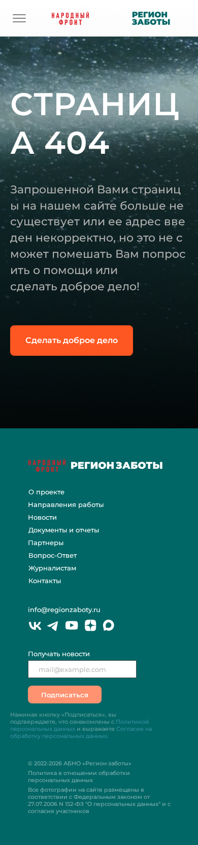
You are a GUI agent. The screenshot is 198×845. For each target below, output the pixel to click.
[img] (19, 18)
